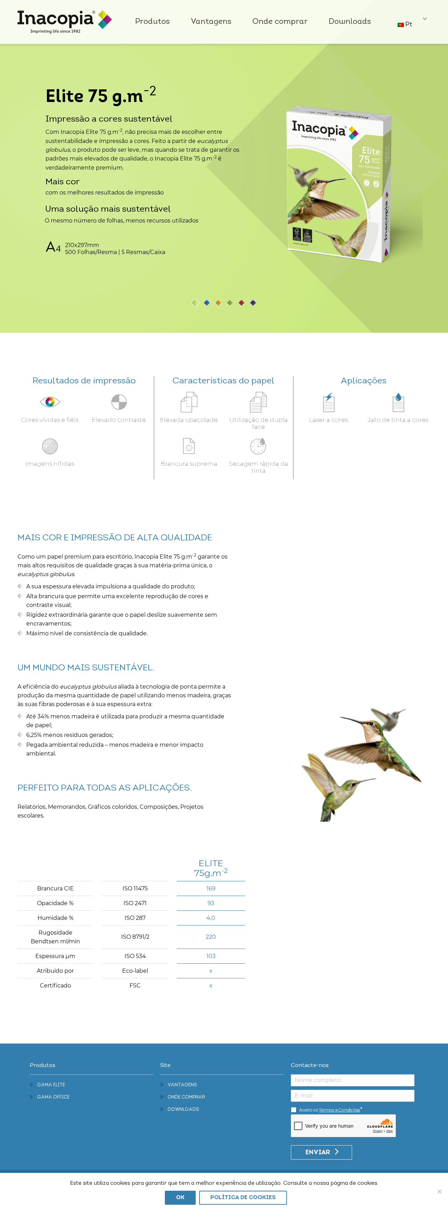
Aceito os (329, 1110)
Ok (180, 1198)
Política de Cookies (243, 1198)
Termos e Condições (339, 1110)
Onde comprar (186, 1097)
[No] (439, 1191)
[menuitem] (152, 21)
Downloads (183, 1109)
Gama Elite (51, 1085)
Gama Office (53, 1097)
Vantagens (182, 1085)
